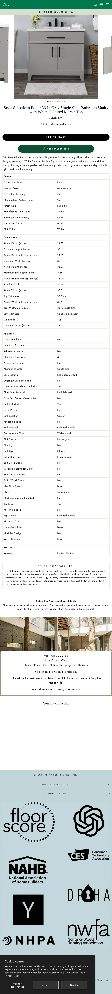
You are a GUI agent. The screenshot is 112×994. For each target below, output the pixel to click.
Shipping (45, 124)
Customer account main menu (56, 775)
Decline (74, 985)
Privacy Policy (12, 976)
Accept (46, 985)
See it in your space (58, 148)
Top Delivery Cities (56, 784)
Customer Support (56, 793)
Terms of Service (99, 980)
